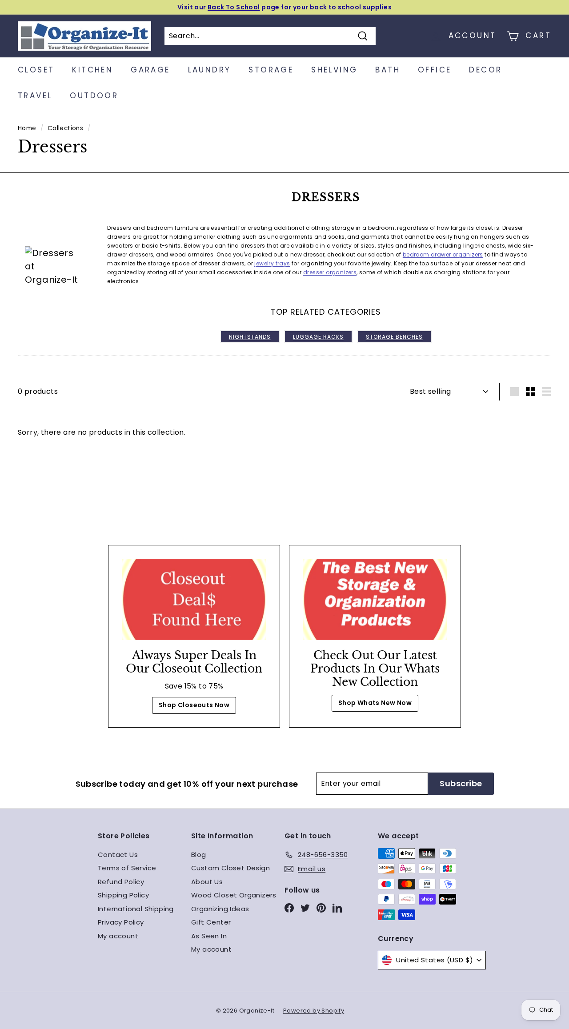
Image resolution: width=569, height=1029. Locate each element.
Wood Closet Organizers (233, 895)
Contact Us (118, 854)
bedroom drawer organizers (443, 254)
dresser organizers (330, 272)
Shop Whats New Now (375, 702)
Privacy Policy (121, 922)
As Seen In (209, 936)
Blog (198, 854)
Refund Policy (121, 881)
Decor (485, 69)
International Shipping (136, 908)
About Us (207, 881)
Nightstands (250, 336)
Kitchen (92, 69)
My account (118, 936)
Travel (35, 95)
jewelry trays (272, 263)
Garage (150, 69)
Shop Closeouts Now (194, 705)
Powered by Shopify (313, 1010)
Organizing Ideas (220, 908)
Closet (36, 69)
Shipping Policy (123, 895)
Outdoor (94, 95)
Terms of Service (127, 868)
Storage (270, 69)
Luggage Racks (318, 336)
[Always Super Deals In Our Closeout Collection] (194, 599)
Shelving (334, 69)
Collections (65, 128)
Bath (387, 69)
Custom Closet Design (230, 868)
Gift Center (211, 922)
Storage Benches (394, 336)
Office (434, 69)
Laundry (209, 69)
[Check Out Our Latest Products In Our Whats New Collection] (375, 599)
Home (27, 128)
